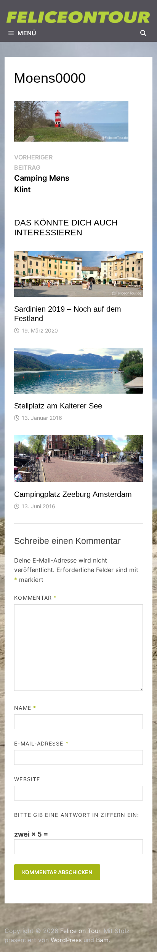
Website (27, 779)
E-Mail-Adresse (41, 743)
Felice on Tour (80, 931)
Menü (27, 33)
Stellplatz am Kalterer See (58, 406)
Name (25, 708)
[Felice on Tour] (78, 17)
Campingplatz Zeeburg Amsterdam (73, 494)
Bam (102, 940)
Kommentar (35, 597)
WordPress (66, 940)
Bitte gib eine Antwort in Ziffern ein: (76, 815)
